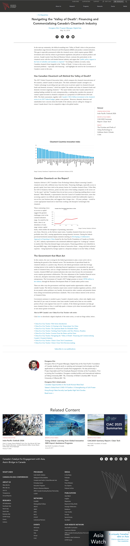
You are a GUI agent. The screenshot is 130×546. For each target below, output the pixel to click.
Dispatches (68, 501)
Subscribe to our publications (65, 349)
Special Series (68, 517)
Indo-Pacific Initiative (39, 475)
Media (125, 6)
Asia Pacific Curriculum (71, 527)
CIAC (35, 538)
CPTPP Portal (6, 516)
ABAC (35, 509)
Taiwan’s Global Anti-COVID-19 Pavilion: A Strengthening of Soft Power (70, 387)
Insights (67, 498)
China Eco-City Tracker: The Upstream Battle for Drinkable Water (56, 328)
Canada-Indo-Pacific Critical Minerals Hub (45, 480)
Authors (5, 522)
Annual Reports (7, 495)
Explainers (67, 509)
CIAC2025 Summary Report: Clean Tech (104, 441)
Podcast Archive (69, 488)
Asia (35, 533)
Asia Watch (98, 538)
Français (120, 1)
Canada (36, 530)
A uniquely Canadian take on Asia (119, 535)
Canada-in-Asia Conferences (15, 477)
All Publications (7, 503)
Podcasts (67, 477)
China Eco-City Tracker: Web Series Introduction (51, 324)
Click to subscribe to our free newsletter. (120, 540)
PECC (35, 514)
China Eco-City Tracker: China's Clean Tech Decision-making (55, 343)
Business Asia (6, 514)
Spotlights (67, 520)
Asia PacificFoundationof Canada (13, 6)
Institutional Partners (39, 520)
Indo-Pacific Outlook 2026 (106, 113)
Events (113, 6)
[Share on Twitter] (62, 36)
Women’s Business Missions (41, 488)
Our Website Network (74, 525)
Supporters (86, 1)
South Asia (6, 511)
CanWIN (36, 501)
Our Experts (68, 485)
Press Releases (69, 483)
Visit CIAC (108, 1)
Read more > (49, 393)
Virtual (35, 535)
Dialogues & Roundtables (41, 477)
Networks (99, 6)
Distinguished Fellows (40, 504)
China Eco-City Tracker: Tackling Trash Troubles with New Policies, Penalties (60, 331)
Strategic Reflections (70, 506)
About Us (58, 6)
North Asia (6, 508)
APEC (35, 512)
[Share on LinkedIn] (67, 36)
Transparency (6, 493)
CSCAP (36, 517)
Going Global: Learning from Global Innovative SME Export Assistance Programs (64, 442)
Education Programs (39, 485)
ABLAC (36, 506)
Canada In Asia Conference (72, 537)
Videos (66, 480)
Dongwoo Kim (50, 361)
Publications (70, 493)
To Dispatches (43, 15)
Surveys (67, 514)
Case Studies (68, 512)
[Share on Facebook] (57, 36)
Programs (86, 6)
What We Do (6, 485)
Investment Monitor (70, 530)
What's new (8, 472)
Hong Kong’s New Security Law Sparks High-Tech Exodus (65, 390)
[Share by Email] (73, 36)
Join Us (5, 490)
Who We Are (6, 488)
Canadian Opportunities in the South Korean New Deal (64, 385)
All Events (36, 527)
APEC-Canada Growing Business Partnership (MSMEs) (77, 533)
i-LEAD (35, 493)
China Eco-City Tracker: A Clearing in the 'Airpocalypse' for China (56, 326)
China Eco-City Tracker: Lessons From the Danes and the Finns (55, 333)
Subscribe (75, 1)
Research (72, 6)
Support (96, 1)
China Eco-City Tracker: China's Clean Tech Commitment (53, 340)
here (39, 316)
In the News (68, 475)
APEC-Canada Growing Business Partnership (46, 491)
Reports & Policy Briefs (104, 117)
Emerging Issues (38, 483)
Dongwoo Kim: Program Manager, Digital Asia (65, 28)
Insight (99, 125)
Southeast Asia (7, 506)
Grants (4, 519)
